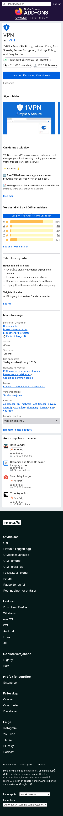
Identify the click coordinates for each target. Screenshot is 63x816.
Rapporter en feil (14, 584)
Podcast (9, 752)
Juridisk (41, 764)
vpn (52, 407)
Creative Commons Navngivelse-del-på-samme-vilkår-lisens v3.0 (27, 777)
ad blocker (9, 404)
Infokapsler (26, 764)
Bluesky (8, 746)
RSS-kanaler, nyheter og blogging (22, 371)
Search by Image (20, 476)
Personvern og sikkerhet (17, 374)
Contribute (10, 705)
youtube (8, 410)
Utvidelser (21, 17)
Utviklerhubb (12, 560)
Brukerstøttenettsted (15, 329)
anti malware (24, 404)
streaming (32, 407)
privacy (52, 404)
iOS (5, 625)
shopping (19, 407)
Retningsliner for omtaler (19, 590)
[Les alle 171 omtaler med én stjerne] (31, 239)
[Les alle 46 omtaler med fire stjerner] (31, 226)
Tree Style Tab (19, 493)
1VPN (11, 40)
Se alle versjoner (12, 395)
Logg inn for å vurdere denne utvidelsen (31, 216)
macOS (8, 619)
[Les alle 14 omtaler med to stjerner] (31, 235)
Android (8, 631)
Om (5, 543)
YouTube (9, 734)
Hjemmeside (10, 326)
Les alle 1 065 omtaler (15, 246)
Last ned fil (9, 83)
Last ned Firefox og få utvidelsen (31, 75)
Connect (9, 699)
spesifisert (31, 770)
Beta (6, 666)
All (5, 643)
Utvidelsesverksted (16, 554)
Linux (6, 637)
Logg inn (56, 4)
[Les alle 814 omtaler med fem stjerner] (31, 221)
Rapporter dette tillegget (17, 429)
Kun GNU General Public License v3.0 (24, 386)
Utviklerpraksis (13, 566)
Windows (9, 613)
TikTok (7, 740)
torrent (44, 407)
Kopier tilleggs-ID (16, 336)
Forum (7, 578)
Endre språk (9, 794)
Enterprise (10, 682)
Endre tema (9, 800)
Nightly (8, 660)
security (7, 407)
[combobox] (26, 4)
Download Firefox (15, 607)
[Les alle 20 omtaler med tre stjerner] (31, 230)
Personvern (9, 764)
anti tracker (39, 404)
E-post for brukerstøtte (16, 332)
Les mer (7, 303)
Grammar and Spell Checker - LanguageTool (28, 464)
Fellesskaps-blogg (15, 572)
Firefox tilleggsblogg (17, 549)
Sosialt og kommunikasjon (18, 377)
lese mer (8, 196)
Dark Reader (17, 445)
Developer (10, 711)
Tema (33, 17)
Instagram (10, 728)
